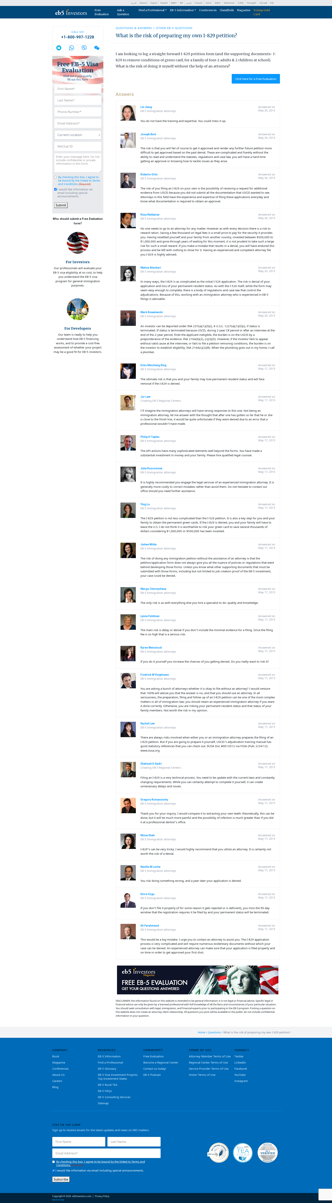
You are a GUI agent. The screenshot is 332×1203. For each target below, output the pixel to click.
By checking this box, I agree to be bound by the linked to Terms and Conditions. (79, 180)
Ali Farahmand (149, 925)
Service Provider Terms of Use (208, 1068)
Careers (57, 1081)
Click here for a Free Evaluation (255, 79)
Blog (55, 1087)
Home (201, 1032)
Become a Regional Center (160, 1062)
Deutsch (143, 3)
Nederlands (229, 3)
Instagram (241, 1081)
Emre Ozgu (147, 894)
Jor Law (145, 396)
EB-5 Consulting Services (114, 1097)
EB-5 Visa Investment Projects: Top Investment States (118, 1076)
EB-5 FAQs (105, 1091)
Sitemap (103, 1103)
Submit (61, 205)
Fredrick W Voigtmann (154, 674)
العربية (133, 3)
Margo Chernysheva (153, 588)
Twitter (239, 1056)
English (153, 3)
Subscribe (61, 1179)
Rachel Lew (147, 723)
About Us (58, 1075)
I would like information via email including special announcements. (75, 193)
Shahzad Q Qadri (151, 763)
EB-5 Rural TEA (107, 1085)
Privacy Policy (102, 1196)
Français (199, 3)
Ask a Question (123, 12)
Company (60, 1050)
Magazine (243, 10)
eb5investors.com (81, 1196)
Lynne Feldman (149, 616)
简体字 (218, 3)
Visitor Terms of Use (202, 1075)
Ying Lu (145, 504)
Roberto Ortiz (149, 174)
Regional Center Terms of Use (208, 1062)
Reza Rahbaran (149, 214)
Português (251, 3)
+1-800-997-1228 (77, 37)
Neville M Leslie (150, 866)
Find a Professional (151, 10)
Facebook (240, 1068)
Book (55, 1056)
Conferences (208, 10)
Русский (263, 3)
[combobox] (77, 135)
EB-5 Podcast (152, 1075)
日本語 (241, 3)
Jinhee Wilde (148, 544)
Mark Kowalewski (151, 312)
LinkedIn (240, 1062)
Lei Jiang (146, 107)
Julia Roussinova (151, 468)
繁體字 (174, 3)
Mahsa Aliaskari (150, 267)
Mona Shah (147, 835)
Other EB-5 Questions (174, 28)
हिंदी (181, 3)
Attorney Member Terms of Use (210, 1056)
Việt (272, 3)
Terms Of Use (200, 1050)
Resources (107, 1050)
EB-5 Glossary (107, 1068)
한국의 (209, 3)
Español (164, 3)
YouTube (240, 1075)
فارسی (189, 3)
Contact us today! (154, 1068)
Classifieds (227, 10)
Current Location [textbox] (69, 135)
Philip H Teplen (149, 436)
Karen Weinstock (151, 647)
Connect (241, 1050)
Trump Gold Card (261, 12)
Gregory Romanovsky (154, 799)
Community (153, 1050)
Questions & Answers (134, 28)
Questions (214, 1032)
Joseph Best (148, 134)
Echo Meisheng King (153, 365)
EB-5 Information (182, 10)
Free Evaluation (102, 12)
